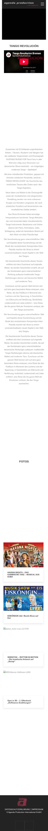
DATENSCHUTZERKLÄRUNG (17, 809)
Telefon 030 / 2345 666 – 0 (26, 774)
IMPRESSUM (37, 809)
